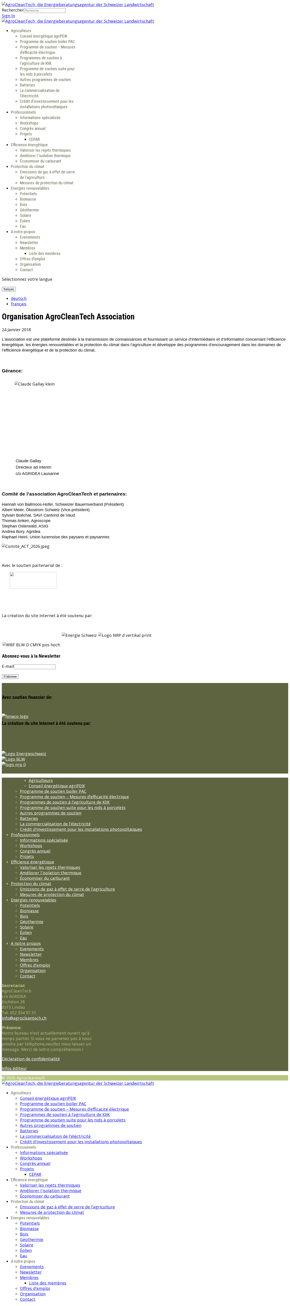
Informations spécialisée (40, 117)
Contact (26, 269)
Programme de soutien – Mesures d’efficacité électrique (74, 796)
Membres (27, 248)
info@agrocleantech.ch (24, 1018)
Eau (23, 226)
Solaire (25, 215)
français (9, 289)
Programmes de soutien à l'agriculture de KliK (65, 802)
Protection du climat (27, 166)
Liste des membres (44, 253)
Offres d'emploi (32, 258)
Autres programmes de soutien (45, 79)
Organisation (30, 264)
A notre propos (23, 231)
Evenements (30, 237)
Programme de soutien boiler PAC (47, 41)
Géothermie (29, 210)
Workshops (29, 123)
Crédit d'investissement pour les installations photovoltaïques (81, 829)
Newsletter (29, 242)
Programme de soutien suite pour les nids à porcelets (73, 807)
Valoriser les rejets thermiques (45, 150)
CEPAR (34, 139)
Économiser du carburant (40, 161)
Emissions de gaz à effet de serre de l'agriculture (67, 889)
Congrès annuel (33, 128)
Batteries (27, 85)
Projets (26, 134)
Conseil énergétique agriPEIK (43, 36)
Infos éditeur (14, 1068)
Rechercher (13, 10)
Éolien (25, 220)
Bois (23, 204)
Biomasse (28, 199)
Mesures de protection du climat (46, 182)
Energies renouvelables (30, 188)
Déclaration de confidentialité (31, 1059)
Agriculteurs (21, 30)
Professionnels (23, 112)
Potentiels (28, 193)
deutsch (19, 298)
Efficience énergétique (29, 144)
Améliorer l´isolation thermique (45, 155)
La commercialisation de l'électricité (55, 824)
